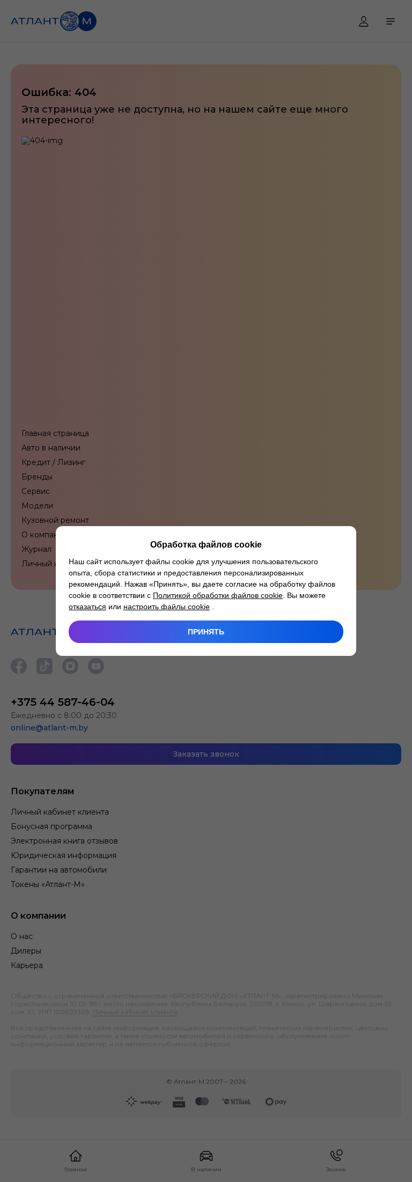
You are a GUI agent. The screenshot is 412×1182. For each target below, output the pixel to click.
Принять (206, 631)
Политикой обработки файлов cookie (218, 595)
